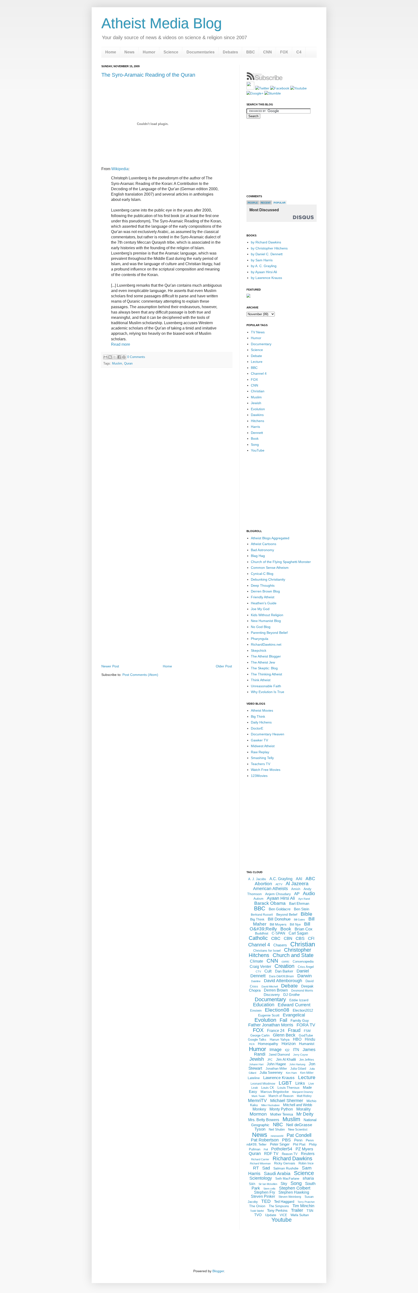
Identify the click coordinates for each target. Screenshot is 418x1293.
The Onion (257, 1206)
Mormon (258, 1114)
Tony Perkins (277, 1210)
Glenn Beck (284, 1035)
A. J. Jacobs (257, 879)
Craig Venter (260, 966)
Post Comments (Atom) (140, 675)
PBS (286, 1140)
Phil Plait (299, 1144)
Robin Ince (306, 1163)
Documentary (261, 344)
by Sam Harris (262, 260)
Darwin (304, 975)
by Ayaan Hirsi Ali (264, 272)
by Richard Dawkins (266, 242)
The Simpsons (279, 1206)
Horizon (289, 1043)
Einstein (255, 1010)
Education (263, 1004)
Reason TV (290, 1154)
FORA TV (306, 1025)
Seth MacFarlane (287, 1178)
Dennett (257, 433)
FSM (307, 1031)
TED (266, 1201)
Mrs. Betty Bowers (263, 1120)
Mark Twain (258, 1096)
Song (255, 444)
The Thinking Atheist (266, 674)
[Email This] (105, 357)
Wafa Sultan (300, 1215)
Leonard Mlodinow (263, 1083)
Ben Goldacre (280, 909)
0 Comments (136, 357)
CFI (311, 938)
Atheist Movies (262, 710)
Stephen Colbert (294, 1188)
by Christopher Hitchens (269, 248)
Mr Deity (305, 1114)
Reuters (307, 1154)
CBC (275, 938)
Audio (309, 893)
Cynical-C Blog (262, 574)
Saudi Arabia (277, 1173)
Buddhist (261, 933)
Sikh (252, 1184)
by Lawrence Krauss (266, 278)
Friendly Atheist (262, 597)
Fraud (294, 1030)
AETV (279, 884)
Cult (268, 971)
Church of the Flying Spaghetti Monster (281, 562)
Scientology (260, 1178)
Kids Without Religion (267, 615)
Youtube (281, 1220)
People (253, 202)
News (129, 52)
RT (256, 1168)
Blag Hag (258, 556)
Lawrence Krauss (279, 1077)
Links (300, 1083)
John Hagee (276, 1064)
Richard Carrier (260, 1159)
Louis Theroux (288, 1087)
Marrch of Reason (281, 1096)
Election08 (277, 1010)
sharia (308, 1178)
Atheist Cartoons (263, 544)
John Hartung (297, 1064)
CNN (267, 52)
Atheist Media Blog (161, 23)
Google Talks (257, 1039)
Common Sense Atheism (270, 568)
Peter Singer (280, 1144)
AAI (299, 879)
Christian (257, 391)
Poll (266, 1149)
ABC (310, 878)
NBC (278, 1124)
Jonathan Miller (276, 1068)
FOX (284, 52)
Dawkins (257, 415)
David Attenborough (283, 980)
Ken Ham (291, 1072)
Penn (298, 1140)
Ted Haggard (284, 1201)
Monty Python (281, 1109)
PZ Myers (304, 1149)
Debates (230, 52)
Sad (266, 1168)
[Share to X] (114, 357)
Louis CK (267, 1087)
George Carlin (259, 1035)
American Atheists (270, 888)
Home (110, 52)
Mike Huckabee (270, 1105)
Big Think (258, 716)
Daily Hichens (261, 722)
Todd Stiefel (257, 1210)
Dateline (256, 981)
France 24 (275, 1031)
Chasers (280, 945)
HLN (251, 1044)
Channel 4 (259, 373)
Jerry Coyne (300, 1054)
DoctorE (257, 728)
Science (171, 52)
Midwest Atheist (263, 746)
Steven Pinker (263, 1196)
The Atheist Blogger (266, 656)
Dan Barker (284, 971)
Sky (284, 1184)
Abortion (263, 883)
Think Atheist (260, 680)
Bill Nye (295, 924)
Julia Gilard (298, 1068)
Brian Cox (304, 929)
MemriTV (257, 1100)
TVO (258, 1215)
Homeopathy (268, 1044)
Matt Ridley (304, 1096)
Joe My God (260, 609)
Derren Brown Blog (265, 591)
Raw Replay (260, 752)
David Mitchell (269, 986)
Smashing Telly (262, 758)
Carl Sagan (298, 933)
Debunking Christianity (268, 579)
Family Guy (300, 1020)
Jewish (256, 403)
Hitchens (257, 421)
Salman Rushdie (286, 1168)
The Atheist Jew (263, 662)
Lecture (256, 362)
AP (296, 893)
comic (285, 961)
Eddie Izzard (298, 1000)
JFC (270, 1059)
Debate (256, 356)
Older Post (224, 666)
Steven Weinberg (289, 1196)
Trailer (297, 1210)
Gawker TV (259, 740)
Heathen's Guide (263, 603)
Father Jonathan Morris (270, 1025)
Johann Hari (256, 1064)
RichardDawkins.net (266, 644)
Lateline (254, 1078)
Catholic (258, 938)
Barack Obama (270, 903)
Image (275, 1049)
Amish (295, 889)
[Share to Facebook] (119, 357)
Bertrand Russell (262, 914)
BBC (250, 52)
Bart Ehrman (299, 903)
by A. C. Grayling (263, 266)
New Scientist (297, 1129)
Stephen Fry (264, 1192)
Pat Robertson (265, 1140)
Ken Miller (307, 1072)
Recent (266, 202)
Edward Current (294, 1004)
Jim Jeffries (306, 1059)
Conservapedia (303, 961)
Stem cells (269, 1188)
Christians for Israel (267, 950)
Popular (279, 202)
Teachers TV (260, 764)
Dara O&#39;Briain (281, 976)
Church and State (293, 955)
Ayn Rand (304, 898)
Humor (149, 52)
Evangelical (294, 1015)
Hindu (310, 1039)
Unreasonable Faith (266, 686)
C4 (298, 52)
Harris (255, 427)
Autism (258, 898)
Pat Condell (299, 1135)
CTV (258, 971)
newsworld (277, 1135)
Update (270, 1215)
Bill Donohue (279, 919)
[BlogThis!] (110, 357)
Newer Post (110, 666)
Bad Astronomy (262, 550)
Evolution (258, 409)
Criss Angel (306, 967)
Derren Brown (276, 990)
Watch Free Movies (265, 770)
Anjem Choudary (278, 894)
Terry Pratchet (306, 1201)
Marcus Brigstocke (275, 1092)
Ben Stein (301, 909)
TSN (309, 1211)
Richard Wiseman (260, 1163)
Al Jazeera (297, 883)
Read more (120, 344)
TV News (258, 332)
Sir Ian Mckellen (268, 1184)
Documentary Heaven (267, 734)
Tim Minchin (303, 1206)
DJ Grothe (291, 995)
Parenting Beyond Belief (269, 633)
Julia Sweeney (271, 1072)
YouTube (257, 450)
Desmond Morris (302, 990)
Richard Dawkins (292, 1158)
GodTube (306, 1035)
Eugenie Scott (268, 1015)
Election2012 (303, 1010)
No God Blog (260, 627)
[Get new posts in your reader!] (264, 79)
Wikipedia (119, 169)
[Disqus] (166, 439)
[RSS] (250, 88)
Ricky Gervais (284, 1163)
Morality (303, 1109)
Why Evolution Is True (267, 692)
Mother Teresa (281, 1114)
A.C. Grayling (280, 879)
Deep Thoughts (263, 585)
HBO (297, 1039)
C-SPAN (278, 933)
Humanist (306, 1044)
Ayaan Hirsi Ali (281, 898)
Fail (283, 1020)
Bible (306, 914)
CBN (288, 938)
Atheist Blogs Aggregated (270, 538)
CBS (300, 938)
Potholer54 (281, 1149)
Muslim (117, 363)
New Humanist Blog (266, 621)
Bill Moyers (278, 924)
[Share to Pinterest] (123, 357)
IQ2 (287, 1050)
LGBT (285, 1083)
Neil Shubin (277, 1129)
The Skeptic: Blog (264, 668)
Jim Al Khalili (286, 1059)
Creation (284, 966)
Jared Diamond (279, 1054)
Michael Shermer (286, 1100)
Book (255, 438)
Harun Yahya (280, 1039)
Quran (128, 363)
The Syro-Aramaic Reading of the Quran (148, 75)
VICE (283, 1215)
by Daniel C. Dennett (267, 254)
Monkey (259, 1109)
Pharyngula (259, 639)
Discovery (272, 995)
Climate (256, 961)
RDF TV (271, 1154)
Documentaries (201, 52)
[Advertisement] (166, 649)
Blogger (218, 1271)
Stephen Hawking (293, 1192)
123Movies (259, 776)
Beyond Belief (286, 914)
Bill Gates (299, 919)
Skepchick (258, 650)
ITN (296, 1050)
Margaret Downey (302, 1091)
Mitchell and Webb (297, 1105)
